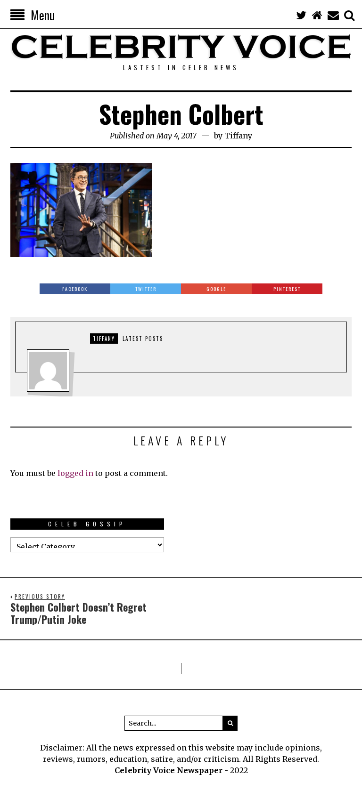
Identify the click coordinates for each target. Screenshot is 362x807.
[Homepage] (317, 15)
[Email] (333, 15)
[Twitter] (301, 15)
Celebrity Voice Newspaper (168, 770)
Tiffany (238, 135)
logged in (75, 473)
